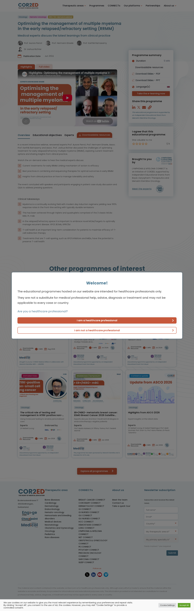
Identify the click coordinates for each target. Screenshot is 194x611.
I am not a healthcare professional (97, 330)
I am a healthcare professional (97, 320)
